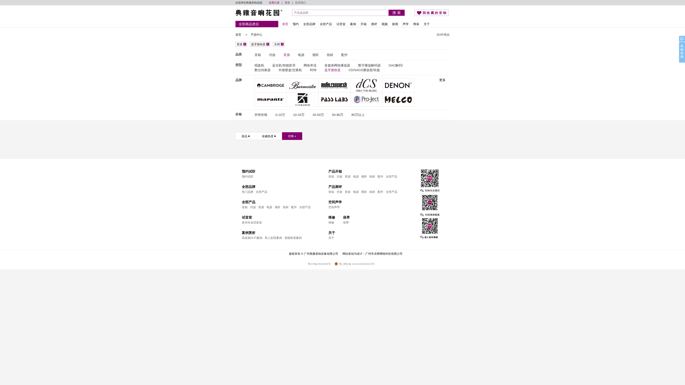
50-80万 (337, 115)
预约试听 (247, 176)
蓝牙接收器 (259, 44)
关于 (427, 24)
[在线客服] (682, 49)
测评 (374, 24)
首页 (285, 24)
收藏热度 (267, 136)
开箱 (364, 24)
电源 (301, 55)
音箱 (258, 55)
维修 (331, 222)
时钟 (313, 70)
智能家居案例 (293, 237)
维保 (416, 24)
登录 (287, 2)
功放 (272, 55)
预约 (296, 24)
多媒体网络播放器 (337, 65)
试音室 (341, 24)
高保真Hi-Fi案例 (252, 237)
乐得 (278, 44)
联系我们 (300, 2)
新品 (244, 136)
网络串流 (310, 65)
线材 (330, 55)
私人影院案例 (273, 237)
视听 (315, 55)
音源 (241, 44)
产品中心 (256, 34)
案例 (353, 24)
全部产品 (326, 24)
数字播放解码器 (369, 65)
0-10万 (280, 115)
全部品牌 (309, 24)
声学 (406, 24)
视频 (385, 24)
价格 (291, 136)
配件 (344, 55)
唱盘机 (259, 65)
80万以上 (358, 115)
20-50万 (318, 115)
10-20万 (299, 115)
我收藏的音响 (435, 13)
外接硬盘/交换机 (290, 70)
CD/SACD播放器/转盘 (364, 70)
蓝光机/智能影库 (284, 65)
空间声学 (334, 207)
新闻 (395, 24)
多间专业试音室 (252, 222)
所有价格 (261, 115)
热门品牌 (247, 191)
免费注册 (274, 2)
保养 (346, 222)
